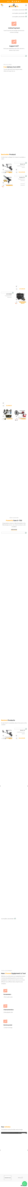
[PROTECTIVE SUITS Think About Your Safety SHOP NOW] (14, 13)
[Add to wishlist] (16, 172)
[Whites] (20, 1177)
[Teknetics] (7, 1178)
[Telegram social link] (12, 1)
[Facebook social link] (20, 1)
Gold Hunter (9, 177)
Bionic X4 (22, 164)
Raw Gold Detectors (9, 166)
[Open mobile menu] (26, 5)
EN (9, 1)
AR (7, 1)
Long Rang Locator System (21, 166)
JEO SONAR (9, 294)
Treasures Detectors (22, 184)
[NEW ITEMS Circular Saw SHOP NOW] (14, 16)
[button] (16, 169)
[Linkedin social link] (14, 1)
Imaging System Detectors (21, 179)
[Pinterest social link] (16, 1)
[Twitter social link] (18, 1)
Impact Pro (9, 164)
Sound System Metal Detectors (7, 413)
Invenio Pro (22, 177)
